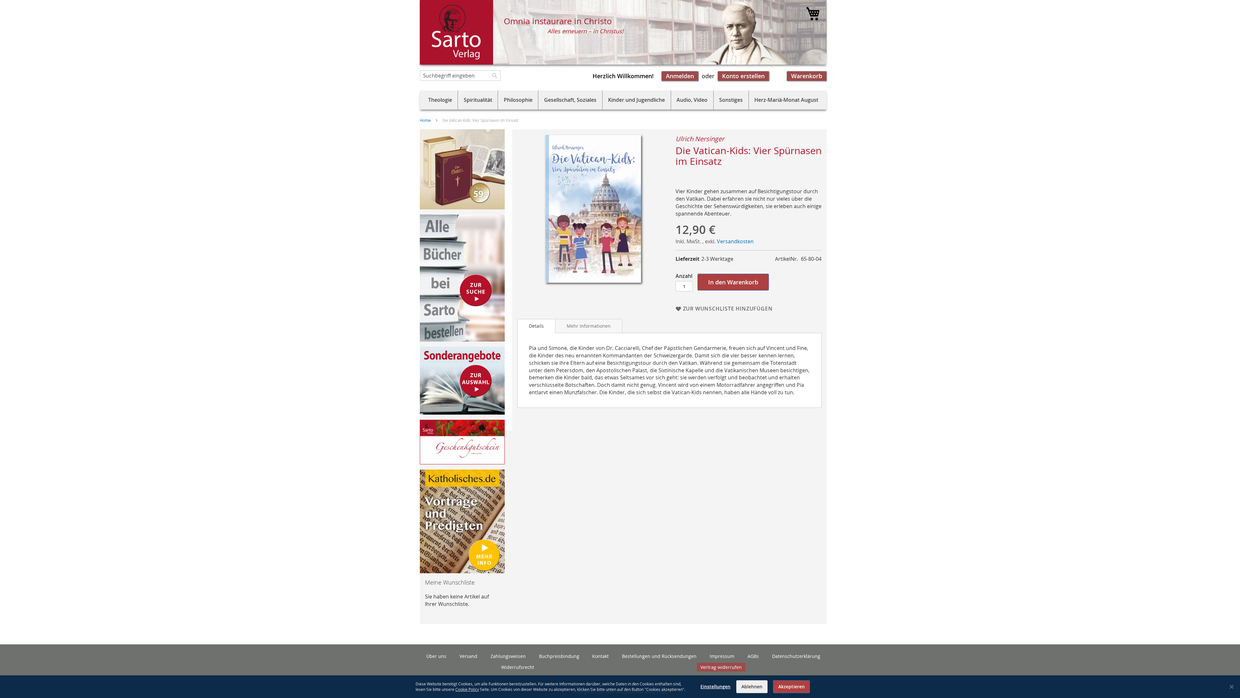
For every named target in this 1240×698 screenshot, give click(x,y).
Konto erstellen (743, 76)
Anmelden (680, 76)
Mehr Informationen (589, 326)
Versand (468, 656)
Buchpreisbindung (559, 656)
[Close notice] (1231, 687)
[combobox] (460, 75)
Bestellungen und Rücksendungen (659, 656)
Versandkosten (735, 241)
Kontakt (600, 656)
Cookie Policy (467, 689)
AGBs (753, 656)
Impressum (722, 656)
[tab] (536, 326)
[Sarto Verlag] (456, 32)
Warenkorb (806, 76)
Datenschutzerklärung (796, 656)
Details (536, 326)
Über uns (436, 656)
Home (425, 120)
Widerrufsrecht (517, 667)
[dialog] (620, 686)
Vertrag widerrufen (721, 667)
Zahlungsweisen (508, 656)
